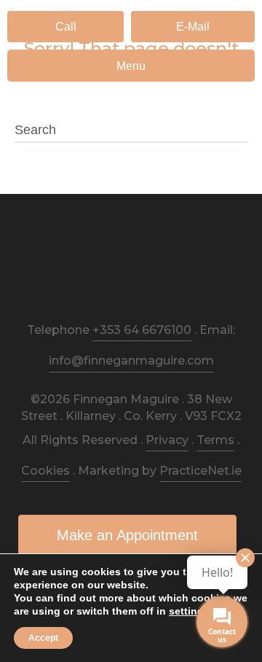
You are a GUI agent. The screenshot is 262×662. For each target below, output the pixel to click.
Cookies (45, 471)
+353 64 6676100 (141, 330)
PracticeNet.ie (200, 471)
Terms (215, 440)
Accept (43, 638)
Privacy (167, 440)
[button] (65, 26)
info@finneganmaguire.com (131, 360)
